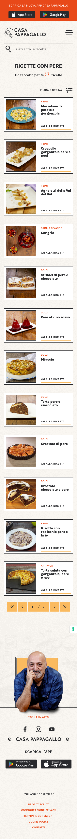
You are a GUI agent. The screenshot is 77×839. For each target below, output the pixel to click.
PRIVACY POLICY (38, 804)
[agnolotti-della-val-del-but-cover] (21, 199)
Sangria (47, 233)
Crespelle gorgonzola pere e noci (55, 152)
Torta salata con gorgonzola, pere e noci (55, 574)
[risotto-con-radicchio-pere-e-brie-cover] (21, 536)
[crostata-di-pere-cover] (21, 452)
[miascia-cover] (21, 367)
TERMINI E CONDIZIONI (38, 816)
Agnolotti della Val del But (56, 192)
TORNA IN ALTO (38, 717)
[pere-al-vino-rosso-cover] (21, 325)
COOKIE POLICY (38, 821)
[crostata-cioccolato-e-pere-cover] (21, 494)
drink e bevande (51, 228)
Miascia (47, 359)
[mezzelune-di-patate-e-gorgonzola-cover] (21, 114)
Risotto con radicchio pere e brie (54, 531)
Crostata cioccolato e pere (55, 488)
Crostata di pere (54, 444)
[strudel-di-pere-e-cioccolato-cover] (21, 283)
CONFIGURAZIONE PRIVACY (38, 810)
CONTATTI (38, 827)
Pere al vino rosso (55, 317)
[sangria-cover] (21, 241)
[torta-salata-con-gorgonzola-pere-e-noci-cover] (21, 578)
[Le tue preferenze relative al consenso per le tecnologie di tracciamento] (73, 629)
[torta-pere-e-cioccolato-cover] (21, 410)
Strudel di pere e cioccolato (54, 277)
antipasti (47, 565)
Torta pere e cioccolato (50, 403)
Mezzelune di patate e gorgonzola (51, 109)
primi (44, 101)
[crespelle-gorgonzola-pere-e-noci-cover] (21, 156)
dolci (44, 270)
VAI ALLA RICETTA (53, 126)
